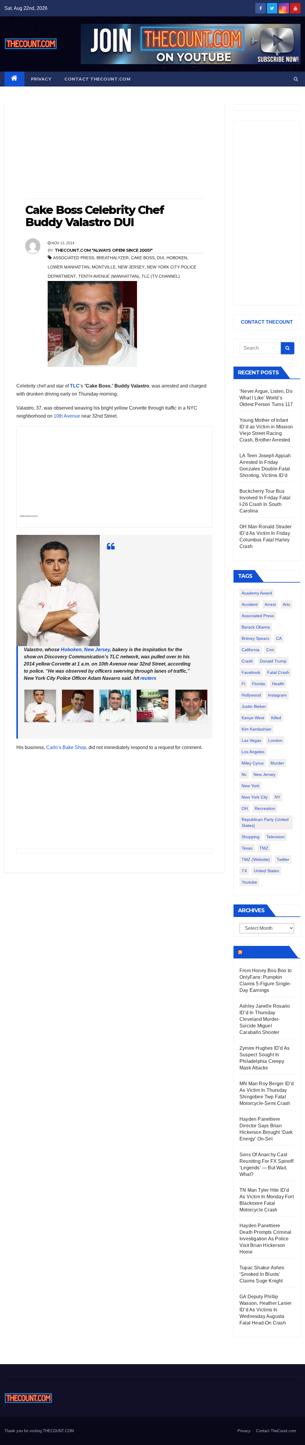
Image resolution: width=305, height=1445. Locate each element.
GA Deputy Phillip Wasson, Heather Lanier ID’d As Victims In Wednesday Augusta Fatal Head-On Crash (265, 1309)
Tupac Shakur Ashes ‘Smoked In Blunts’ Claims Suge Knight (261, 1274)
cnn (270, 649)
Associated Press (73, 257)
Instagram (277, 695)
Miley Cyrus (253, 763)
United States (266, 870)
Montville (104, 267)
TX (244, 870)
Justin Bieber (254, 706)
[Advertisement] (114, 152)
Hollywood (251, 695)
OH (245, 808)
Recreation (265, 808)
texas (247, 848)
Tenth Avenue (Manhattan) (108, 276)
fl (243, 683)
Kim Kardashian (256, 729)
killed (276, 717)
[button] (296, 78)
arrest (270, 604)
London (275, 740)
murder (277, 763)
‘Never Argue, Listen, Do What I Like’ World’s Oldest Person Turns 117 (266, 398)
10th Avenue (67, 416)
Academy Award (257, 593)
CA (279, 638)
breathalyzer (113, 257)
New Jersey (131, 267)
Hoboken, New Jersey (85, 649)
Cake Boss (143, 257)
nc (244, 774)
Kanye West (253, 717)
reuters (148, 678)
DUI (160, 257)
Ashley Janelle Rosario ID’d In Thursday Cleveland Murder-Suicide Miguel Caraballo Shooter (264, 1019)
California (250, 649)
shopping (250, 836)
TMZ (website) (256, 859)
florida (258, 683)
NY (277, 797)
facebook (251, 672)
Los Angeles (253, 751)
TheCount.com (265, 952)
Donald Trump (273, 661)
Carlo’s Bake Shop (66, 747)
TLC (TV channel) (160, 276)
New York (250, 785)
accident (250, 604)
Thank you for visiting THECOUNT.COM (39, 1431)
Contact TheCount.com (97, 79)
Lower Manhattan (68, 267)
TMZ (263, 848)
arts (286, 604)
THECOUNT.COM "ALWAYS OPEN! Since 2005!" (104, 250)
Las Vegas (251, 740)
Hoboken (176, 257)
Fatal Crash (278, 672)
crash (247, 661)
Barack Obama (256, 627)
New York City (255, 797)
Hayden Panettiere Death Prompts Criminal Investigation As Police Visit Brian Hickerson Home (265, 1238)
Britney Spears (255, 638)
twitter (283, 859)
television (275, 836)
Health (278, 683)
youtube (249, 882)
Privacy (41, 79)
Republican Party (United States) (265, 822)
